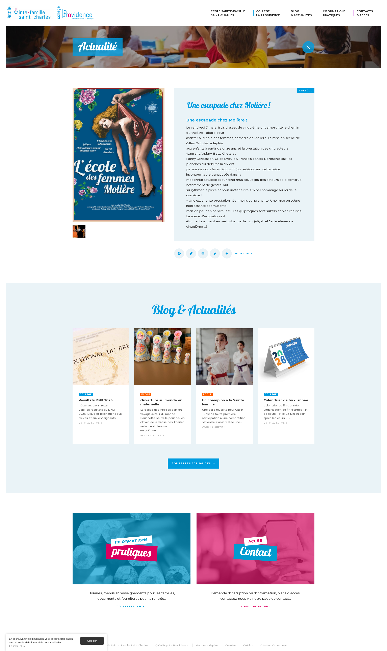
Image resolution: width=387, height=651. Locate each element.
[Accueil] (51, 13)
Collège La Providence (268, 13)
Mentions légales (207, 645)
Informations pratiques (334, 13)
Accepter (92, 640)
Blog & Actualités (301, 13)
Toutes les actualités (191, 463)
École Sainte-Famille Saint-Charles (228, 13)
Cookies (230, 645)
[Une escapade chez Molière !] (118, 155)
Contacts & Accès (365, 13)
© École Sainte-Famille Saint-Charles (124, 645)
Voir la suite (101, 386)
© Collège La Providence (171, 645)
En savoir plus (17, 646)
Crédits (248, 645)
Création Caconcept (273, 645)
